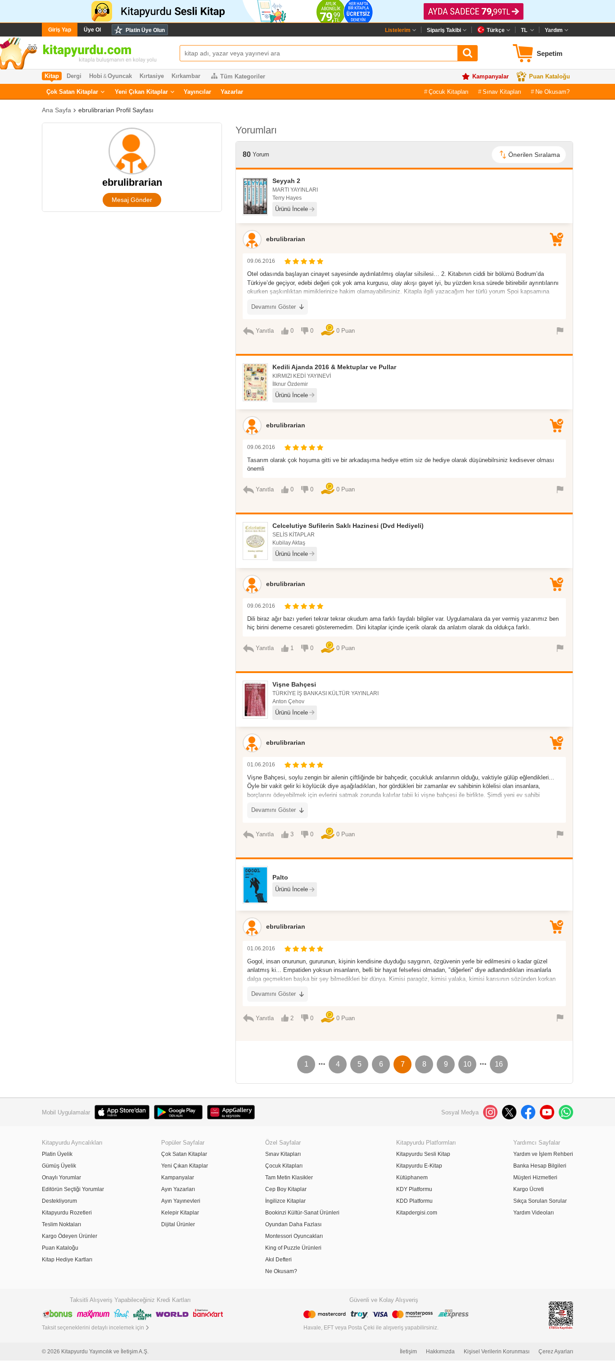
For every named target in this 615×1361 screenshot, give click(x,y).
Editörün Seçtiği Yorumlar (73, 1189)
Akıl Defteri (278, 1259)
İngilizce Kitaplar (285, 1201)
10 (467, 1064)
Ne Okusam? (552, 91)
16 (499, 1064)
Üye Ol (92, 30)
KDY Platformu (414, 1189)
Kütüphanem (412, 1177)
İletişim (408, 1351)
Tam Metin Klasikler (289, 1177)
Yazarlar (232, 91)
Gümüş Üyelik (59, 1166)
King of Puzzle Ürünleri (293, 1248)
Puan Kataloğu (549, 76)
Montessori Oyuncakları (294, 1236)
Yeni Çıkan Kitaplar (141, 91)
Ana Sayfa (56, 110)
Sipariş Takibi (444, 30)
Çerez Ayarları (555, 1351)
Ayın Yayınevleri (180, 1201)
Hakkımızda (440, 1351)
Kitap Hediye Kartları (67, 1259)
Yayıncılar (197, 91)
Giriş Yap (59, 30)
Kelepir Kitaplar (180, 1213)
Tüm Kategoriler (242, 76)
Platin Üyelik (57, 1154)
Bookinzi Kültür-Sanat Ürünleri (302, 1213)
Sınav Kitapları (502, 91)
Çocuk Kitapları (449, 91)
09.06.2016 (261, 261)
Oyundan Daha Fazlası (293, 1224)
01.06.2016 (261, 764)
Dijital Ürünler (178, 1224)
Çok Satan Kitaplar (72, 91)
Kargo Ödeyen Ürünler (69, 1236)
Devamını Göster (273, 306)
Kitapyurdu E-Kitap (419, 1166)
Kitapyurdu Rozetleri (67, 1213)
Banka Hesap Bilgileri (539, 1166)
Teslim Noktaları (61, 1224)
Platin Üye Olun (145, 30)
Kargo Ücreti (528, 1189)
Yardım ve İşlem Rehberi (543, 1154)
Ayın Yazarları (178, 1189)
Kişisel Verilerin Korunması (496, 1351)
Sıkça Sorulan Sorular (540, 1201)
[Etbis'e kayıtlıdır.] (561, 1315)
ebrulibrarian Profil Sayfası (116, 110)
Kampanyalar (490, 76)
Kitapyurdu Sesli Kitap (423, 1154)
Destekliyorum (59, 1201)
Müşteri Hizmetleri (535, 1177)
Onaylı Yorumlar (61, 1177)
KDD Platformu (414, 1201)
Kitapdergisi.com (416, 1213)
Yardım (554, 30)
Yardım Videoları (533, 1213)
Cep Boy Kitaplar (286, 1189)
